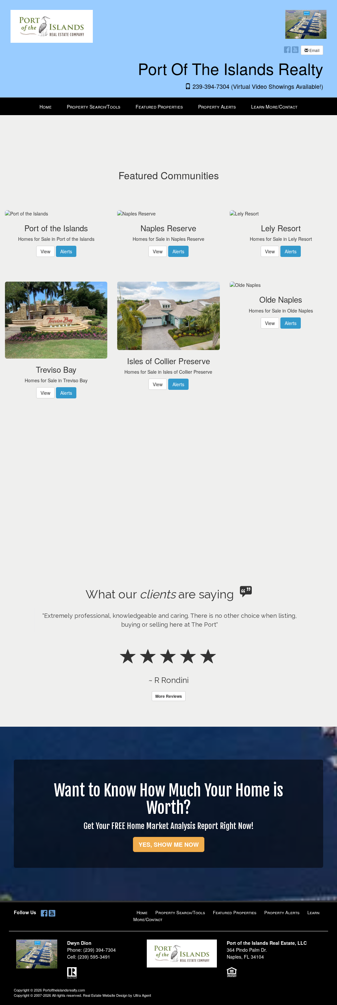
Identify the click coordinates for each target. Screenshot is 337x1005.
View (45, 251)
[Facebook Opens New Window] (287, 49)
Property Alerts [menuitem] (217, 106)
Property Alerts (281, 912)
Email (314, 50)
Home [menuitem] (45, 106)
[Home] (51, 21)
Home (142, 912)
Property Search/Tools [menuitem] (93, 106)
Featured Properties (234, 912)
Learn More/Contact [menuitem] (274, 106)
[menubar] (168, 106)
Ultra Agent (142, 995)
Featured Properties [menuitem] (159, 106)
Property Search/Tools (180, 912)
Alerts (66, 251)
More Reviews (168, 696)
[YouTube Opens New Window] (295, 49)
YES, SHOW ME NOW (169, 844)
